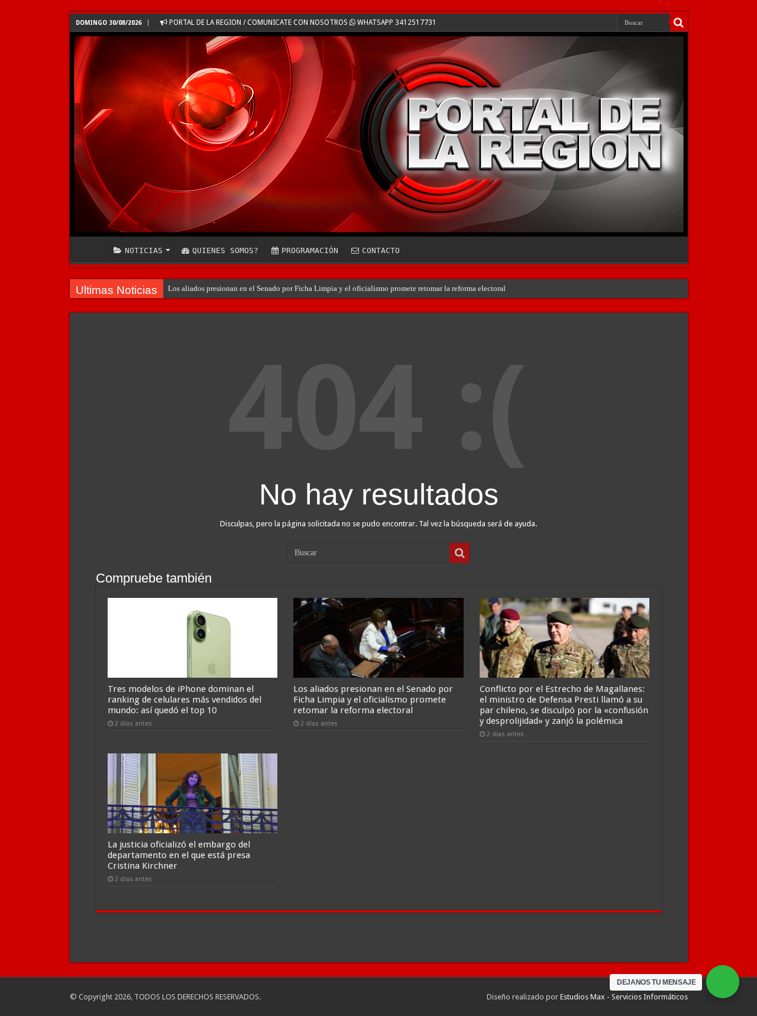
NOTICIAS (144, 250)
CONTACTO (381, 250)
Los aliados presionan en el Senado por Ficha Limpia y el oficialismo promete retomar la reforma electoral (337, 288)
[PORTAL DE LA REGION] (379, 134)
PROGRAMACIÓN (310, 250)
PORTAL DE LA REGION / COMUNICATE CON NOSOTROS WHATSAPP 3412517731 (301, 22)
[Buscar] (679, 22)
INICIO (91, 249)
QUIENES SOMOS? (225, 250)
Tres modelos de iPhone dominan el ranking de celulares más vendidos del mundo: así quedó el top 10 (184, 700)
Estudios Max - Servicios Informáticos (624, 996)
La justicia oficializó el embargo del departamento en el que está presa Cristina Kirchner (179, 855)
